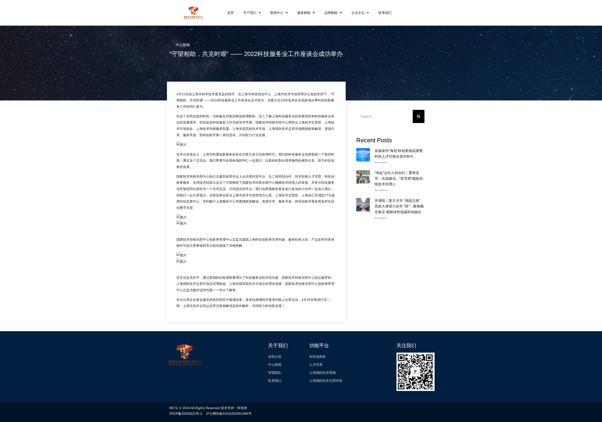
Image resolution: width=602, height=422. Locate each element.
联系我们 (385, 13)
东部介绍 (274, 356)
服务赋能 (303, 13)
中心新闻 (183, 45)
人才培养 (315, 364)
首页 (230, 13)
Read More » (382, 162)
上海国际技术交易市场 (325, 380)
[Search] (418, 116)
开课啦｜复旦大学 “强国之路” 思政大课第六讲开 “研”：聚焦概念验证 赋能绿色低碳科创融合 (399, 206)
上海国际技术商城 (322, 372)
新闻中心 (276, 13)
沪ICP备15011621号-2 (185, 413)
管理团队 (274, 372)
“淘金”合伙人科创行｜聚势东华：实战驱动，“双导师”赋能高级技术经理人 (399, 178)
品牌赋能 (330, 13)
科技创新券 (317, 356)
